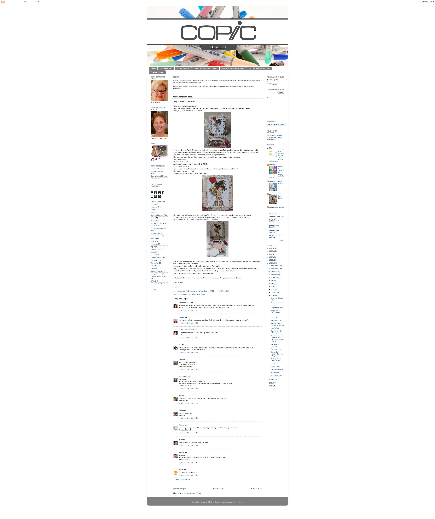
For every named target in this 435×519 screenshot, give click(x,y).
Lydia (152, 218)
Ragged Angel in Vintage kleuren (277, 332)
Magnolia (154, 207)
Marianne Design (157, 223)
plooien (153, 255)
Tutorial (153, 210)
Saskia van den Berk (186, 330)
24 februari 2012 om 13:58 (188, 418)
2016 (271, 251)
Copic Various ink (157, 271)
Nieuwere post (180, 488)
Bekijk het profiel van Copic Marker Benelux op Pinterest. (275, 137)
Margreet (182, 359)
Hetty (181, 440)
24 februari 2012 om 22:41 (188, 462)
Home (153, 68)
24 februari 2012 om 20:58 (188, 445)
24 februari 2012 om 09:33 (188, 388)
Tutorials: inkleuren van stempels (205, 68)
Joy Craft (154, 226)
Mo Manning (155, 233)
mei (272, 286)
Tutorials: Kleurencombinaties (260, 68)
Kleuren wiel (155, 179)
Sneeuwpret (275, 372)
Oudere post (256, 488)
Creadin (272, 164)
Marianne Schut (185, 302)
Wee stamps (201, 294)
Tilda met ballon (276, 349)
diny (152, 212)
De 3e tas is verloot (275, 345)
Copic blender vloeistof (159, 276)
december (275, 266)
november (275, 269)
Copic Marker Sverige (274, 231)
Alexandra (273, 194)
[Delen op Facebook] (226, 291)
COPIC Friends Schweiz (274, 237)
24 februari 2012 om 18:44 (188, 433)
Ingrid (153, 247)
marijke (181, 317)
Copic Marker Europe (274, 221)
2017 (271, 248)
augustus (274, 277)
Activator (154, 244)
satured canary (156, 257)
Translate (274, 84)
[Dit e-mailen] (220, 291)
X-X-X (273, 363)
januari (273, 379)
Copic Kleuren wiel (277, 369)
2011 (271, 383)
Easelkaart (183, 294)
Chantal (182, 425)
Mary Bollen (192, 294)
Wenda (153, 204)
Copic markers (156, 201)
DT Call (153, 281)
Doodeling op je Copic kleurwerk (277, 324)
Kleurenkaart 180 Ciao (159, 176)
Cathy (181, 469)
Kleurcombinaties (166, 68)
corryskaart (183, 376)
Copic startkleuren (157, 169)
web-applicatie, (188, 80)
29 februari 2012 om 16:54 (188, 475)
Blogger (240, 502)
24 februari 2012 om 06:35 (188, 338)
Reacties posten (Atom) (192, 493)
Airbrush (154, 220)
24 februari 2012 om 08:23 (188, 352)
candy (153, 268)
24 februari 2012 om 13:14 (188, 403)
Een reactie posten (183, 479)
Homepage (218, 488)
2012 (271, 263)
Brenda (181, 452)
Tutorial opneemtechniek (277, 307)
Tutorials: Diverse (182, 68)
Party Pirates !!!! (276, 375)
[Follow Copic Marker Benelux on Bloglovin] (276, 125)
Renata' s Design (275, 181)
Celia (152, 241)
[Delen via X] (224, 291)
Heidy (153, 252)
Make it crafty (155, 236)
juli (272, 280)
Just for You (275, 328)
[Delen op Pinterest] (228, 291)
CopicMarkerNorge (276, 216)
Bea (180, 344)
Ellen (271, 148)
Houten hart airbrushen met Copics (277, 354)
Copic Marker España (274, 226)
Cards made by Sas (276, 207)
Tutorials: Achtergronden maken (233, 68)
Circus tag (274, 317)
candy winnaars (156, 274)
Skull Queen (280, 197)
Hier (174, 80)
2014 (271, 257)
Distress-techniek (277, 303)
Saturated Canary (157, 215)
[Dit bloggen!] (222, 291)
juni (272, 283)
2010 (271, 386)
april (273, 289)
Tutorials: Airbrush (157, 72)
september (275, 275)
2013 (271, 260)
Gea (180, 395)
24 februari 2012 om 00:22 (188, 323)
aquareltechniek (156, 284)
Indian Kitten (275, 366)
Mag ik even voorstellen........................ (277, 312)
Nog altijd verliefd (277, 320)
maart (273, 292)
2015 (271, 254)
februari (274, 295)
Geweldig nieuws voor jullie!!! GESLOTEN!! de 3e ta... (277, 338)
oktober (274, 271)
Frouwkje (154, 260)
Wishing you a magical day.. (276, 359)
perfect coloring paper (158, 228)
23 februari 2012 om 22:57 (188, 310)
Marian (181, 410)
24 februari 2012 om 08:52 (188, 369)
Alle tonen (281, 240)
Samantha (154, 263)
